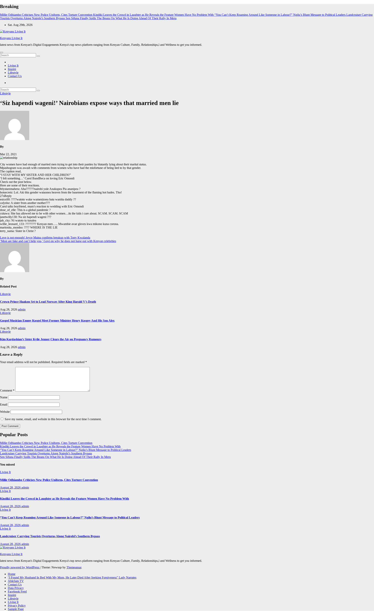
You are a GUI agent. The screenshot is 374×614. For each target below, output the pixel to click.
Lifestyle (13, 72)
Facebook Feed (17, 591)
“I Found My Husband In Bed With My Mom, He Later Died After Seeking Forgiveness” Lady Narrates (72, 577)
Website (5, 411)
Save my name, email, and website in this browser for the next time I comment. (53, 419)
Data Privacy (16, 588)
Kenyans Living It (11, 38)
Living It (13, 65)
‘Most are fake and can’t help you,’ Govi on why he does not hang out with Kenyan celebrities (58, 241)
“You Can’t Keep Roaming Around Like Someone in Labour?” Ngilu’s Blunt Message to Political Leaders (65, 450)
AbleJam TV (16, 581)
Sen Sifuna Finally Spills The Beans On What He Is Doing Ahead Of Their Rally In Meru (55, 457)
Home (11, 574)
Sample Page (16, 609)
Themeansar (73, 567)
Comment (7, 390)
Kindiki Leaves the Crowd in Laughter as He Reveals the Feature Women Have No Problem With (60, 446)
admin (22, 309)
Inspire (12, 69)
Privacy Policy (17, 605)
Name (3, 397)
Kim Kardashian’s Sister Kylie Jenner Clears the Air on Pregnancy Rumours (50, 339)
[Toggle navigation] (1, 52)
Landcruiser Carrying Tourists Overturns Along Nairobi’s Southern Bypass (46, 453)
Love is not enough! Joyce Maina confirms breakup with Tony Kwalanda (45, 237)
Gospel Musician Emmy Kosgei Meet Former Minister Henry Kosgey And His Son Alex (57, 320)
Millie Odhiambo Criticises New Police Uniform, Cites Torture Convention (46, 443)
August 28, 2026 (10, 487)
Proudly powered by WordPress (20, 567)
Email (3, 404)
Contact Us (15, 76)
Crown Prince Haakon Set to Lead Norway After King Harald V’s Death (48, 301)
